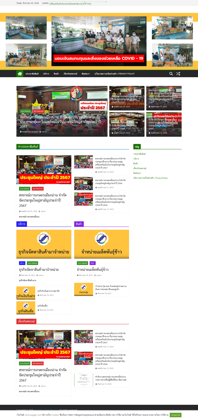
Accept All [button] (175, 415)
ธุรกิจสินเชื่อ (43, 305)
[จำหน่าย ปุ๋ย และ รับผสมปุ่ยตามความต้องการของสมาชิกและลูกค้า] (83, 290)
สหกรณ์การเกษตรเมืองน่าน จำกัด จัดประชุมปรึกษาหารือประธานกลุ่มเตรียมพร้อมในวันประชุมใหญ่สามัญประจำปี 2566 (163, 122)
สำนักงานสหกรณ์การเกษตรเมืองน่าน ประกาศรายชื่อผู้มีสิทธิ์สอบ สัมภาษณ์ (110, 378)
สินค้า (56, 73)
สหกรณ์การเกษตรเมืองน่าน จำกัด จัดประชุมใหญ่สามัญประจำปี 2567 (125, 99)
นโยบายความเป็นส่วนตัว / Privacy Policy (115, 73)
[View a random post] (178, 73)
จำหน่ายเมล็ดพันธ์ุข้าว (93, 269)
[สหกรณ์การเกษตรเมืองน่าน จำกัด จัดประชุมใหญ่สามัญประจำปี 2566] (83, 184)
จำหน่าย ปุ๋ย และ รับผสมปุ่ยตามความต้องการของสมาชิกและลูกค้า (111, 287)
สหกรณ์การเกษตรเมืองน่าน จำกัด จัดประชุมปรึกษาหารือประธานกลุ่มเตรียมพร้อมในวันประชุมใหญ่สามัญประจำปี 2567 (60, 121)
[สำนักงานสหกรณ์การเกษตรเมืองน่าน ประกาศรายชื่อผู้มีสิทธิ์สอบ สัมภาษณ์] (83, 380)
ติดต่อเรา (86, 73)
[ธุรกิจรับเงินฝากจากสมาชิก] (25, 293)
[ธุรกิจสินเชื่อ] (25, 307)
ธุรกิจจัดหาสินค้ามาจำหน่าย (39, 269)
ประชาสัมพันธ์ (32, 73)
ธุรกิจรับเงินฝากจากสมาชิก (49, 291)
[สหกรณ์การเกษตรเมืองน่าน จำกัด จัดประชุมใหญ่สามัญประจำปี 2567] (43, 169)
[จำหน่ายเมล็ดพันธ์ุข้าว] (101, 244)
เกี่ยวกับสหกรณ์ (70, 73)
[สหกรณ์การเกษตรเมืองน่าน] (99, 15)
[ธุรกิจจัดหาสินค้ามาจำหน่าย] (43, 244)
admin (44, 131)
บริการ (46, 73)
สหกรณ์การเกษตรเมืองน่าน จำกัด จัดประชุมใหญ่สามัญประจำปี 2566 (125, 125)
